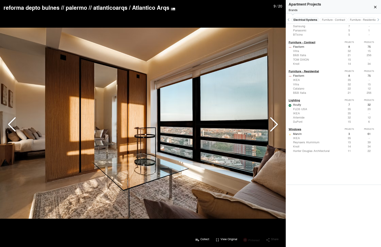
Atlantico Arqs (150, 7)
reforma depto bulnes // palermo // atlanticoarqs (65, 7)
